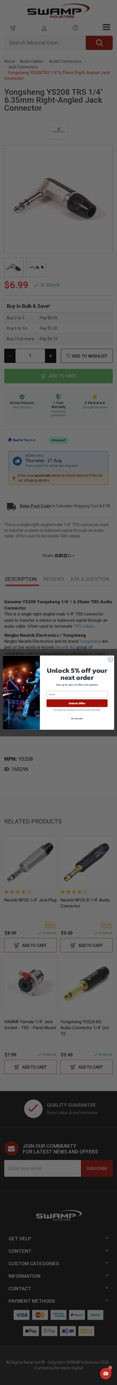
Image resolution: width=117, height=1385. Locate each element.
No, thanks (77, 718)
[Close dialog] (110, 659)
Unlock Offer (77, 703)
